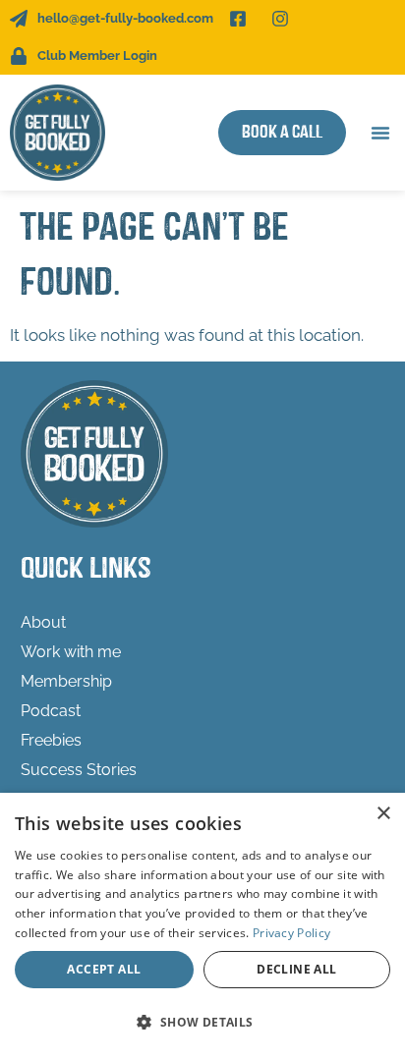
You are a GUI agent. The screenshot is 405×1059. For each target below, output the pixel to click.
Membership (66, 681)
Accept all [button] (104, 969)
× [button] (383, 814)
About (43, 622)
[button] (380, 132)
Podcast (51, 710)
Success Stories (79, 769)
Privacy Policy (291, 932)
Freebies (51, 740)
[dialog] (202, 926)
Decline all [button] (296, 969)
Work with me (71, 651)
